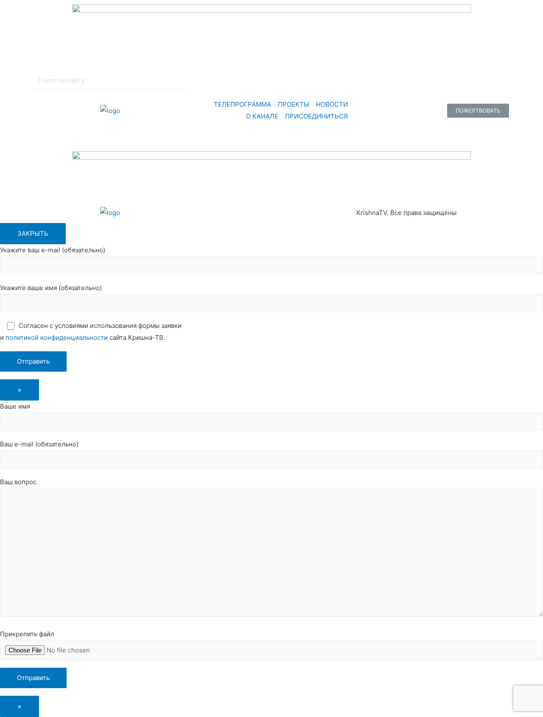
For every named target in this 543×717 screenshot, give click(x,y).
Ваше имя (15, 406)
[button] (478, 111)
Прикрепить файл (27, 634)
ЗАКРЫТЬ (32, 233)
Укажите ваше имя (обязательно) (51, 288)
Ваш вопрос (18, 482)
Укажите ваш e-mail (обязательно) (52, 250)
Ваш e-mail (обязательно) (39, 444)
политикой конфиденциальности (57, 337)
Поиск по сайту (61, 80)
